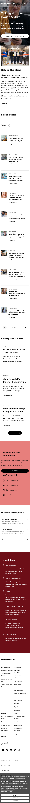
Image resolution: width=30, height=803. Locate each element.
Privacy (16, 788)
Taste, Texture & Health (6, 675)
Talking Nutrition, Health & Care (16, 606)
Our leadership (18, 681)
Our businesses (5, 667)
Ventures (16, 703)
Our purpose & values (18, 677)
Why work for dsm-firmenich (19, 717)
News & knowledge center (10, 8)
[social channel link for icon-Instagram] (15, 750)
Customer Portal (11, 635)
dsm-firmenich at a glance (7, 717)
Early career (17, 734)
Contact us (17, 710)
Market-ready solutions (13, 578)
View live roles (18, 722)
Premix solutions (11, 565)
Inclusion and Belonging (18, 729)
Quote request (6, 539)
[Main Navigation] (27, 3)
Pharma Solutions (11, 490)
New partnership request (9, 519)
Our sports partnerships (18, 671)
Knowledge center (12, 619)
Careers (16, 713)
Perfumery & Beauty (7, 670)
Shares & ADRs (5, 725)
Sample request (7, 529)
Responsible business (17, 686)
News (15, 697)
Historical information (4, 729)
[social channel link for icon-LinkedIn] (3, 750)
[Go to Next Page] (25, 327)
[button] (23, 3)
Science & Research (20, 693)
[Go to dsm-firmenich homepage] (8, 3)
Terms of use (5, 770)
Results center (5, 722)
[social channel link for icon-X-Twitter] (19, 750)
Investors (3, 713)
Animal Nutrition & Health (6, 686)
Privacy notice (5, 765)
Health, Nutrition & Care (13, 480)
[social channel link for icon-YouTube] (11, 750)
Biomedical (9, 495)
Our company (17, 667)
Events (8, 591)
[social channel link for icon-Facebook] (7, 750)
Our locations (18, 700)
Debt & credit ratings (5, 735)
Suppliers (16, 707)
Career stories (18, 725)
